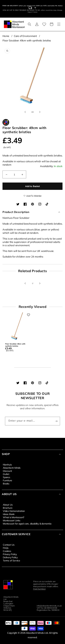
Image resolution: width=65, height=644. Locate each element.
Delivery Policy (10, 557)
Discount (7, 470)
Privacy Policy (10, 554)
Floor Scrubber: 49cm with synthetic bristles (26, 40)
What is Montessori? (13, 517)
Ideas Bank (8, 514)
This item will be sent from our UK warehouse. (32, 234)
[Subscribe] (56, 421)
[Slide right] (40, 112)
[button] (29, 24)
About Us (7, 504)
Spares (6, 477)
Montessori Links (11, 520)
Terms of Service (11, 560)
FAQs (5, 547)
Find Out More (39, 589)
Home (5, 36)
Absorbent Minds (11, 467)
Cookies (7, 551)
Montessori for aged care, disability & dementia (27, 523)
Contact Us (8, 544)
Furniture (7, 480)
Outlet (6, 474)
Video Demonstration (14, 511)
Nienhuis (7, 464)
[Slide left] (25, 112)
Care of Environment (25, 36)
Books (6, 483)
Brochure (7, 507)
